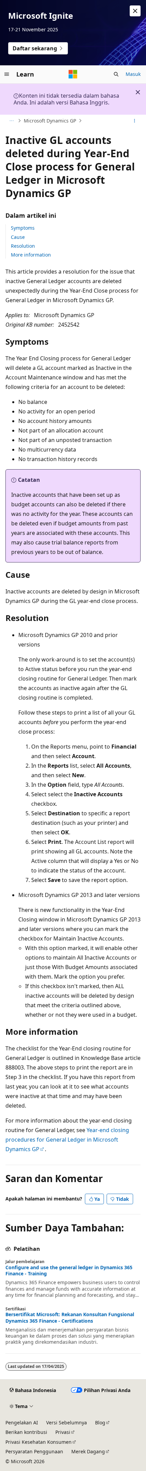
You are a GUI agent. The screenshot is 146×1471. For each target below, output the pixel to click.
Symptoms (23, 228)
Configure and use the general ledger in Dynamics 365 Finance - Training (68, 1270)
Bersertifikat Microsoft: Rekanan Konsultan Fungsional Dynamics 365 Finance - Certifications (69, 1317)
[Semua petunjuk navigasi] (11, 120)
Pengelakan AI (21, 1422)
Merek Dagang (88, 1451)
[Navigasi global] (7, 74)
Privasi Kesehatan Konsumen (38, 1442)
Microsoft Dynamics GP (50, 120)
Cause (18, 237)
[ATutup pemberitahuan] (135, 10)
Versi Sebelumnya (66, 1422)
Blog (100, 1422)
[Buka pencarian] (116, 74)
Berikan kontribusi (26, 1432)
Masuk (133, 74)
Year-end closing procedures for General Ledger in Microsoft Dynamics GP (67, 1139)
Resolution (23, 246)
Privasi (62, 1432)
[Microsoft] (73, 74)
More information (31, 254)
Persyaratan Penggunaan (34, 1451)
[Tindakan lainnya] (135, 120)
